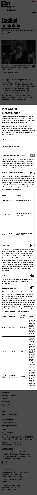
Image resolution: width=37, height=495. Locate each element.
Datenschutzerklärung (26, 132)
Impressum (10, 134)
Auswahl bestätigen (10, 139)
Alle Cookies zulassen (11, 146)
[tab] (16, 155)
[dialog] (18, 247)
